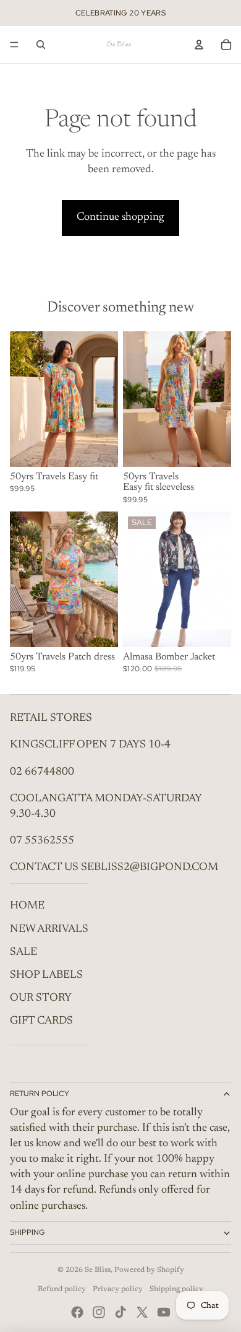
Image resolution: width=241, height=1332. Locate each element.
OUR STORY (41, 998)
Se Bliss (98, 1270)
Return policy (39, 1094)
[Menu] (14, 44)
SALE (23, 952)
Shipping (27, 1232)
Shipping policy (176, 1289)
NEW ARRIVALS (49, 929)
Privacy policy (118, 1289)
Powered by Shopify (149, 1270)
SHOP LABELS (46, 975)
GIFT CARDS (41, 1021)
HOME (27, 906)
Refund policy (62, 1289)
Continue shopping (120, 217)
